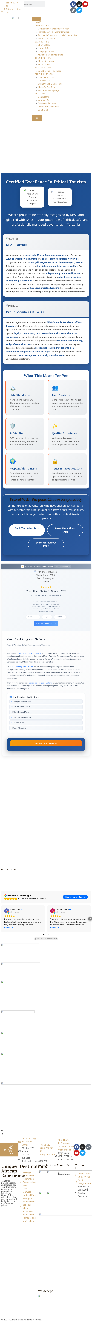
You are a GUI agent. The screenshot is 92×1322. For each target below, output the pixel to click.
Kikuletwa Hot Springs (48, 90)
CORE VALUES (42, 25)
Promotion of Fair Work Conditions (54, 32)
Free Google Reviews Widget (47, 939)
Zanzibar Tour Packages (49, 71)
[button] (2, 919)
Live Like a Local (46, 77)
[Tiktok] (73, 10)
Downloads (64, 1174)
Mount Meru (44, 64)
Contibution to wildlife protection (53, 29)
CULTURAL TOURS (44, 74)
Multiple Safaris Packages (50, 55)
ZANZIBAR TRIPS (43, 67)
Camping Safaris (46, 51)
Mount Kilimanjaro (46, 61)
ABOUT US (40, 93)
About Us (62, 1165)
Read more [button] (9, 927)
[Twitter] (79, 10)
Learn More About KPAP (46, 544)
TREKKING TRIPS (43, 58)
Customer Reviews (47, 103)
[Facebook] (73, 4)
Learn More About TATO (65, 530)
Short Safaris (44, 45)
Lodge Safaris (44, 48)
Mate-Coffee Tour (46, 87)
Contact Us (43, 97)
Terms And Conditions (48, 107)
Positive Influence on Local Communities (57, 35)
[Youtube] (85, 4)
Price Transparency (47, 38)
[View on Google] (6, 910)
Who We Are (44, 100)
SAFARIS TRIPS (42, 42)
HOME (38, 22)
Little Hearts (44, 80)
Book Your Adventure (27, 528)
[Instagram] (79, 4)
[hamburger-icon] (36, 19)
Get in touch (9, 869)
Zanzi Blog (43, 110)
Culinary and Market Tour (50, 84)
